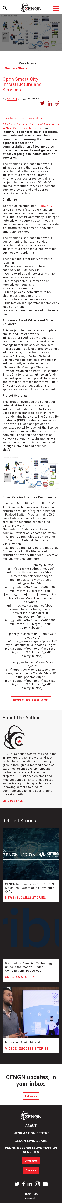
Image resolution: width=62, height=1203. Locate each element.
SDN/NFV (45, 205)
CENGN (12, 99)
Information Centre (31, 1133)
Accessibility (31, 1198)
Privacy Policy (31, 1194)
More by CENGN (13, 800)
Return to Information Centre (31, 700)
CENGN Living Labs (31, 1141)
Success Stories (17, 68)
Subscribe (31, 1096)
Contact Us (31, 1160)
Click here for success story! (23, 118)
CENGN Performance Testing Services (31, 1150)
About (31, 1126)
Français (31, 1170)
